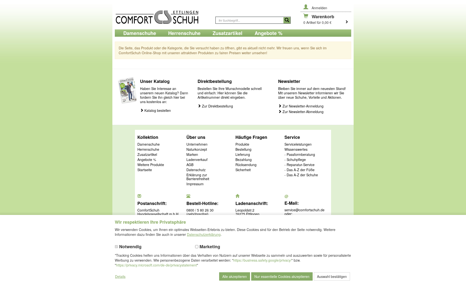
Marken (192, 154)
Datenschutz (196, 170)
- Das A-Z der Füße (299, 170)
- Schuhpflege (295, 160)
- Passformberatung (299, 154)
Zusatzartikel (147, 154)
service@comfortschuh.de (304, 210)
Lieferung (242, 154)
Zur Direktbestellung (217, 106)
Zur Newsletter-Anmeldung (303, 106)
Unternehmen (197, 144)
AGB (189, 165)
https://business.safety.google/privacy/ (262, 260)
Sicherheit (243, 170)
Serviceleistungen (298, 144)
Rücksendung (246, 165)
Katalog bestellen (157, 110)
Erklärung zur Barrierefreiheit (197, 177)
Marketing (209, 246)
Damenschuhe (148, 144)
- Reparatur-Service (299, 165)
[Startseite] (162, 14)
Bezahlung (243, 160)
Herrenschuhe (148, 149)
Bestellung (243, 149)
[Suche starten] (286, 20)
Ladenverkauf (197, 160)
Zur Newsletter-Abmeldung (303, 111)
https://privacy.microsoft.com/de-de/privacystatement (156, 265)
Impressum (195, 184)
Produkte (242, 144)
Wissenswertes (296, 149)
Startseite (144, 170)
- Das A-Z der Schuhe (301, 175)
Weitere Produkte (150, 165)
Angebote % (146, 160)
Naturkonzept (196, 149)
